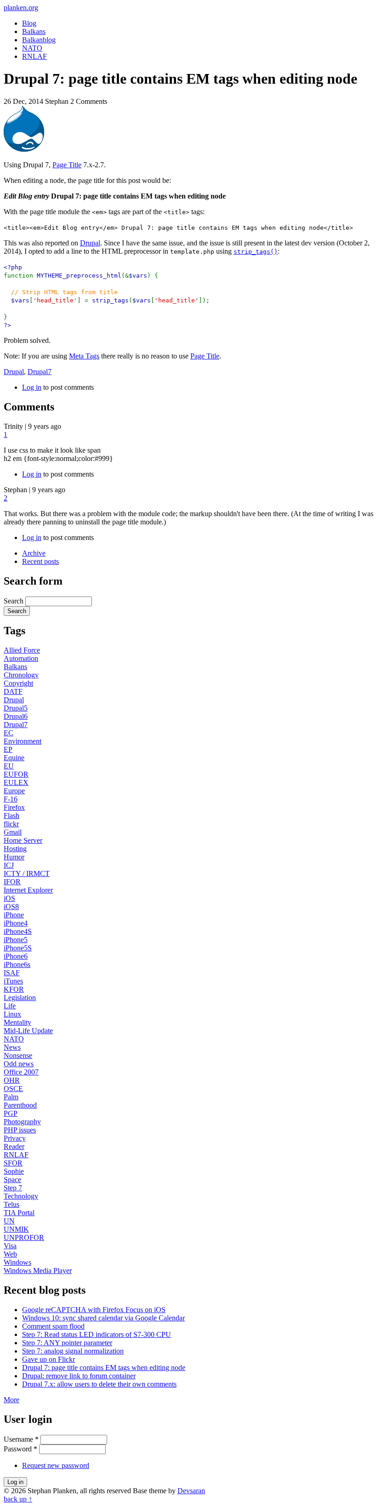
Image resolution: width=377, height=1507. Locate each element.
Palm (11, 1097)
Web (10, 1254)
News (12, 1047)
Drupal (90, 243)
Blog (29, 23)
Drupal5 (16, 708)
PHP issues (20, 1130)
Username (21, 1439)
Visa (10, 1246)
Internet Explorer (28, 890)
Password (20, 1449)
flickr (11, 824)
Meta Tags (84, 356)
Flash (11, 815)
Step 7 (13, 1188)
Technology (21, 1196)
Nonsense (18, 1055)
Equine (14, 758)
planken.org (21, 7)
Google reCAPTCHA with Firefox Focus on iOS (94, 1310)
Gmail (13, 832)
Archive (34, 553)
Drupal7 (39, 371)
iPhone (14, 915)
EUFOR (16, 774)
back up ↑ (18, 1499)
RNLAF (34, 56)
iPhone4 (16, 923)
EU (9, 766)
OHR (12, 1080)
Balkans (34, 31)
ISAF (12, 973)
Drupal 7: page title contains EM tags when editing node (103, 1367)
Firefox (14, 807)
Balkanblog (39, 40)
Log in (31, 387)
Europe (14, 791)
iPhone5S (18, 948)
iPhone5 (16, 940)
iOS (9, 898)
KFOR (14, 989)
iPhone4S (18, 931)
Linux (12, 1014)
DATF (13, 691)
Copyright (18, 683)
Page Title (66, 165)
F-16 (10, 799)
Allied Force (22, 650)
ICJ (9, 865)
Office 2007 (21, 1072)
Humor (14, 857)
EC (8, 733)
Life (10, 1006)
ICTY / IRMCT (27, 873)
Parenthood (20, 1105)
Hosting (15, 849)
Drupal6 (16, 716)
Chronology (21, 675)
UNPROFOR (24, 1237)
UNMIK (16, 1229)
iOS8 (11, 906)
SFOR (13, 1163)
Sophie (14, 1171)
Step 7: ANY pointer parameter (67, 1343)
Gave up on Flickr (48, 1359)
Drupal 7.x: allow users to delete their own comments (99, 1384)
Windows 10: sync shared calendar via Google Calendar (103, 1318)
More (11, 1400)
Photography (22, 1122)
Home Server (23, 840)
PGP (10, 1113)
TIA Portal (19, 1213)
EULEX (16, 782)
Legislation (20, 997)
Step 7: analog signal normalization (73, 1351)
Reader (14, 1146)
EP (8, 749)
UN (9, 1221)
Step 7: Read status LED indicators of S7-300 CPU (96, 1334)
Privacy (15, 1138)
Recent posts (40, 561)
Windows (17, 1262)
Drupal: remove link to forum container (79, 1376)
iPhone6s (17, 964)
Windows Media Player (38, 1270)
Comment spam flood (53, 1326)
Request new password (55, 1465)
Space (12, 1179)
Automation (21, 658)
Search (14, 601)
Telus (11, 1204)
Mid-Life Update (28, 1031)
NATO (32, 48)
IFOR (12, 882)
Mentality (17, 1022)
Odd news (19, 1064)
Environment (22, 741)
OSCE (13, 1088)
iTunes (13, 981)
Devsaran (191, 1491)
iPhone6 (16, 956)
